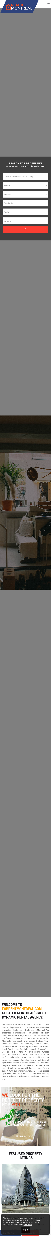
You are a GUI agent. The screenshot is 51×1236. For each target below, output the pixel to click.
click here (28, 1224)
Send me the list (27, 1136)
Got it (25, 1230)
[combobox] (25, 185)
